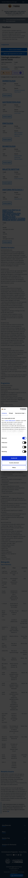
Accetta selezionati (14, 462)
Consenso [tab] (4, 413)
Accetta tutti (14, 458)
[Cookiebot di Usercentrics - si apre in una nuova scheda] (20, 409)
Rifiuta (14, 467)
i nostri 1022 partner (10, 420)
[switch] (24, 442)
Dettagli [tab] (11, 413)
